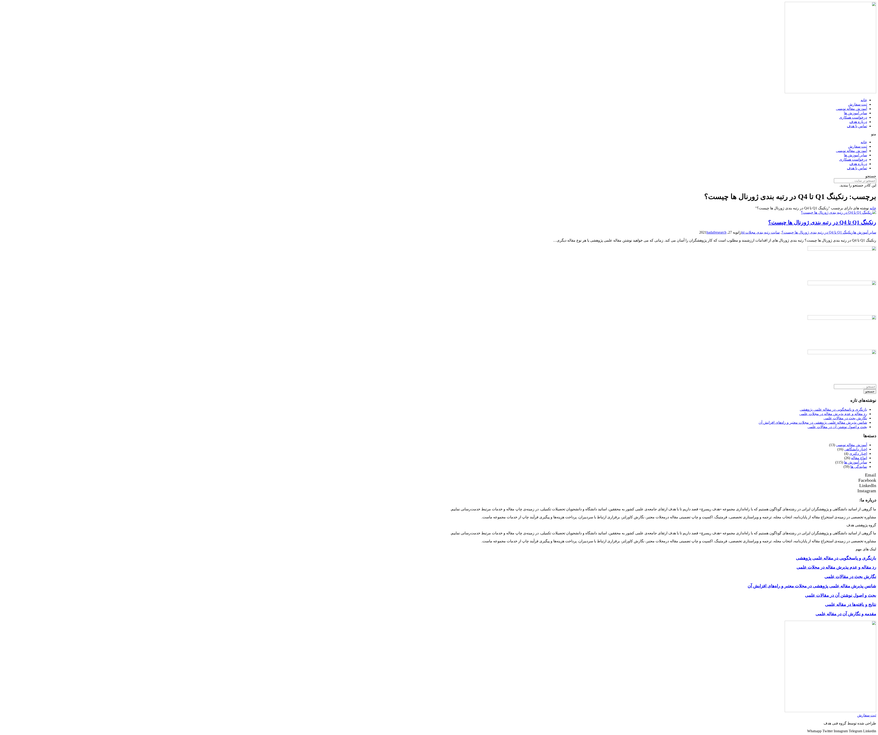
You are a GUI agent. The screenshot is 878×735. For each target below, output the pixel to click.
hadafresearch (716, 232)
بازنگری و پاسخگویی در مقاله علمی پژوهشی (833, 409)
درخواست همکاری (853, 117)
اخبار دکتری (858, 453)
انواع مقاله (859, 458)
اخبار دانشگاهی (855, 449)
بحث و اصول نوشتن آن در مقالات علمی (837, 427)
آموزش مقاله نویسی (851, 109)
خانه (864, 100)
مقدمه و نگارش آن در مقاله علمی (846, 613)
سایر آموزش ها (855, 113)
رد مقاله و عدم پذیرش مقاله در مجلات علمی (833, 414)
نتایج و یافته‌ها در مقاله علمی (850, 604)
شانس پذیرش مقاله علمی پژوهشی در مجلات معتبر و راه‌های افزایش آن (813, 422)
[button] (439, 134)
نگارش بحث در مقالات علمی (845, 418)
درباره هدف (858, 122)
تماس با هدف (857, 126)
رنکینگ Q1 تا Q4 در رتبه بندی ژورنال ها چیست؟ (822, 222)
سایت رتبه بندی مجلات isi (760, 232)
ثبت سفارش (857, 104)
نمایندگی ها (858, 467)
